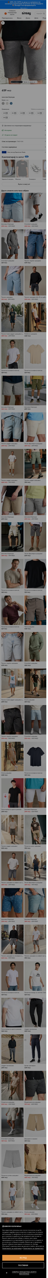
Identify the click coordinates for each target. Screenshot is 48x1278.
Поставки (23, 1265)
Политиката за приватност (33, 1248)
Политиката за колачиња (12, 1248)
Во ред (23, 1258)
